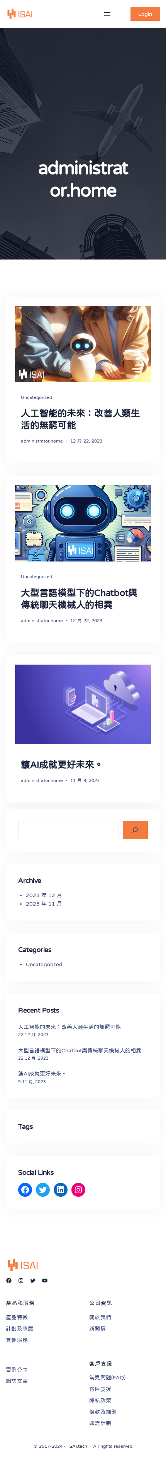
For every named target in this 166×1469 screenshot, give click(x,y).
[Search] (135, 830)
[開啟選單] (107, 14)
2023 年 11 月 (44, 903)
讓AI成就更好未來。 (62, 764)
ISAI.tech (77, 1446)
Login (145, 14)
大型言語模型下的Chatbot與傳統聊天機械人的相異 (79, 598)
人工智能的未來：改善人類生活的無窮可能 (80, 419)
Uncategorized (36, 397)
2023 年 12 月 (44, 895)
